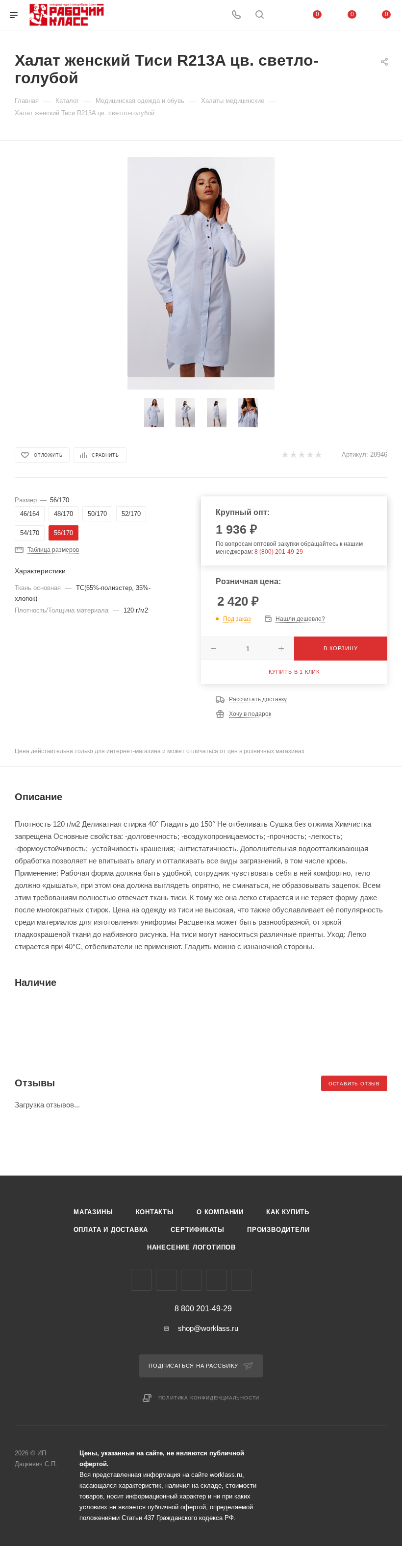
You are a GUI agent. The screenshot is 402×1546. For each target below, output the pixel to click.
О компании (220, 1212)
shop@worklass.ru (208, 1328)
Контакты (155, 1212)
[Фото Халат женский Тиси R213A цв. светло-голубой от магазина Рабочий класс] (201, 267)
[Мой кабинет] (282, 15)
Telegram (166, 1280)
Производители (278, 1229)
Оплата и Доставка (111, 1229)
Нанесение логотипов (191, 1247)
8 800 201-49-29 (203, 1309)
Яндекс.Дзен (241, 1280)
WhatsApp (216, 1280)
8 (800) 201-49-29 (278, 551)
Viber (191, 1280)
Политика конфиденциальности (209, 1397)
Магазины (93, 1212)
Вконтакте (141, 1280)
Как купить (287, 1212)
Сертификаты (198, 1229)
